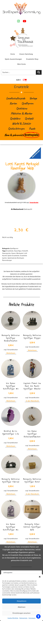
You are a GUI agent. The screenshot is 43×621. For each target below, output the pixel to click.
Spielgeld (29, 118)
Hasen (13, 253)
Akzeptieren (21, 601)
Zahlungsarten (7, 572)
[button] (40, 577)
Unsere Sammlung (26, 54)
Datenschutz (23, 618)
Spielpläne (15, 118)
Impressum (32, 618)
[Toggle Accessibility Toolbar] (38, 616)
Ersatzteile (9, 251)
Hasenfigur (18, 251)
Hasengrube (6, 253)
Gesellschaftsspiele (15, 98)
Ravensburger (7, 260)
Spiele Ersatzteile (13, 255)
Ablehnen (21, 607)
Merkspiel (19, 253)
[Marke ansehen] (35, 158)
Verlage (33, 98)
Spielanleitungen (16, 128)
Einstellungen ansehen (21, 613)
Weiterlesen (10, 353)
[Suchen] (39, 72)
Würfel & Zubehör (21, 123)
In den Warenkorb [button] (32, 401)
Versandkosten (33, 202)
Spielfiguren (27, 103)
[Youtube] (24, 21)
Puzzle (32, 128)
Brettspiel (20, 258)
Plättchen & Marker (21, 113)
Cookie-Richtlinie (13, 618)
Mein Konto (21, 64)
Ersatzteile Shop (32, 59)
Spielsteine (21, 108)
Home (12, 54)
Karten (13, 103)
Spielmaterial (12, 258)
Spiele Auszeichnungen (13, 59)
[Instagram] (19, 21)
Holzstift (25, 251)
